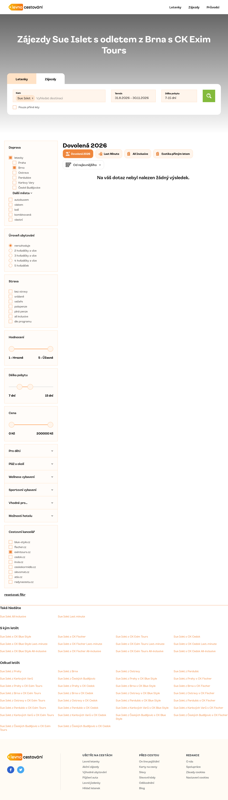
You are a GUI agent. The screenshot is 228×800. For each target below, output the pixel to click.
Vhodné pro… (18, 503)
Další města (21, 193)
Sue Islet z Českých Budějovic (76, 678)
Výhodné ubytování (94, 772)
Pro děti (14, 451)
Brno (21, 167)
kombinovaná (22, 214)
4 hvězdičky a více (25, 260)
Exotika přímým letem (176, 154)
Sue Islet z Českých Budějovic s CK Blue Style (141, 716)
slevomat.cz (21, 571)
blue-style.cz (22, 542)
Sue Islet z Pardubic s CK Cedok (78, 707)
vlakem (18, 204)
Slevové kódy (147, 777)
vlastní (18, 219)
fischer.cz (20, 547)
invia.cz (18, 562)
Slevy (142, 772)
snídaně (19, 296)
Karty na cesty (148, 767)
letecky (18, 157)
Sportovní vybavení (22, 490)
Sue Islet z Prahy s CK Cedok (76, 685)
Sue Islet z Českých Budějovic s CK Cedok (84, 726)
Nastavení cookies (197, 777)
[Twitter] (20, 769)
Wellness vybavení (22, 477)
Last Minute (111, 154)
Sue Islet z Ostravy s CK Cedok (77, 700)
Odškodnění (146, 783)
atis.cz (18, 576)
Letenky (175, 7)
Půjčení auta (90, 777)
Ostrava (23, 172)
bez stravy (21, 291)
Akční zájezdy (90, 767)
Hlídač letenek (91, 788)
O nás (189, 761)
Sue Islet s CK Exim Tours (132, 636)
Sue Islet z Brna (68, 671)
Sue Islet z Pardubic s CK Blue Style (138, 700)
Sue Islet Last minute (71, 616)
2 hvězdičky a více (25, 250)
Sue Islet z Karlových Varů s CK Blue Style (142, 707)
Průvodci (213, 7)
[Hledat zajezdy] (209, 96)
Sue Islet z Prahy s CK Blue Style (136, 678)
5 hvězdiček (21, 265)
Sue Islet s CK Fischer (72, 636)
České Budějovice (29, 187)
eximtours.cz (22, 552)
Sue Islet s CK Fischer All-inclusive (79, 651)
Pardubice (24, 177)
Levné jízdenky (91, 783)
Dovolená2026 (80, 154)
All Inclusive (140, 154)
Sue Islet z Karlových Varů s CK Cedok (82, 715)
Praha (22, 162)
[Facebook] (10, 769)
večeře (18, 301)
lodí (16, 209)
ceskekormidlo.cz (25, 567)
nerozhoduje (22, 245)
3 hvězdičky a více (25, 255)
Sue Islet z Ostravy (128, 671)
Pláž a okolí (16, 464)
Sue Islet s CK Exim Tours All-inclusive (139, 651)
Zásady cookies (195, 772)
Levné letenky (91, 761)
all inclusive (21, 316)
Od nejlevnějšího (85, 165)
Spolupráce (193, 767)
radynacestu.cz (23, 581)
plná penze (21, 311)
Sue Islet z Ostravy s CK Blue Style (138, 693)
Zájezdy (194, 7)
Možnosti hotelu (20, 516)
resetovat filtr (14, 594)
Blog (142, 788)
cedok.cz (19, 557)
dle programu (23, 321)
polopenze (20, 306)
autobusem (21, 199)
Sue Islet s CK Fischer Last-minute (80, 643)
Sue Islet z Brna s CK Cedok (75, 693)
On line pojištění (149, 761)
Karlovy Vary (26, 182)
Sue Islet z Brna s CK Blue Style (136, 685)
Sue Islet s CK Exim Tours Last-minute (140, 643)
